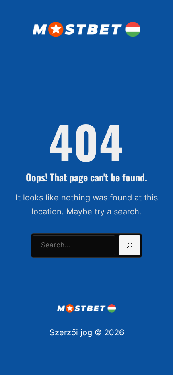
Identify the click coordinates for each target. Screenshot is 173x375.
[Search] (129, 245)
